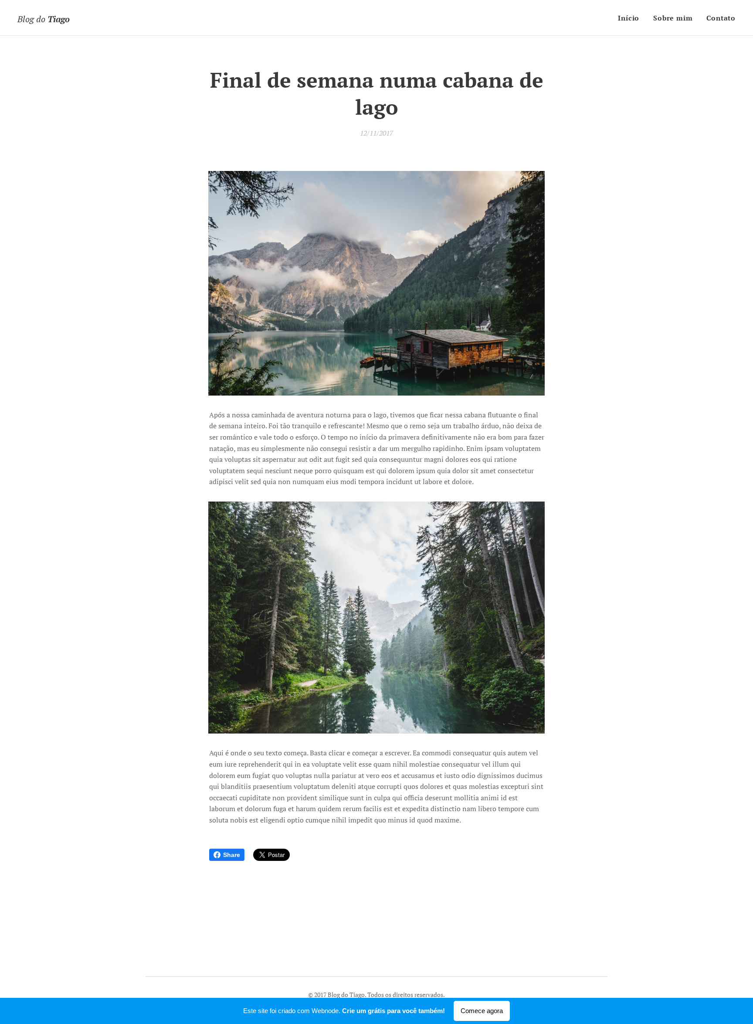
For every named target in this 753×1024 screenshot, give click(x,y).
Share (231, 854)
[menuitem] (631, 18)
